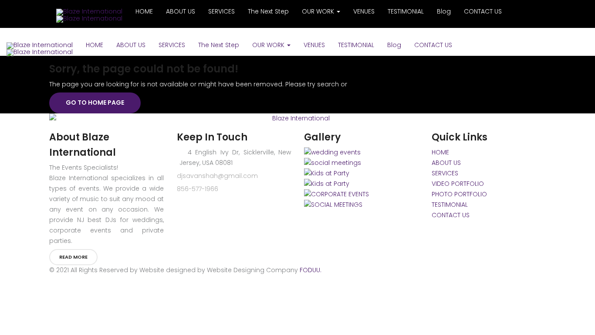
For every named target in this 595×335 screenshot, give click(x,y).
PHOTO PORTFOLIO (459, 194)
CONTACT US (433, 45)
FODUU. (310, 270)
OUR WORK (269, 45)
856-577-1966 (197, 189)
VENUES (314, 45)
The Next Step (218, 45)
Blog (394, 45)
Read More (73, 256)
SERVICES (172, 45)
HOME (94, 45)
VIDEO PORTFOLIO (458, 183)
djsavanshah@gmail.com (217, 175)
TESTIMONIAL (356, 45)
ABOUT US (130, 45)
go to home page (95, 102)
